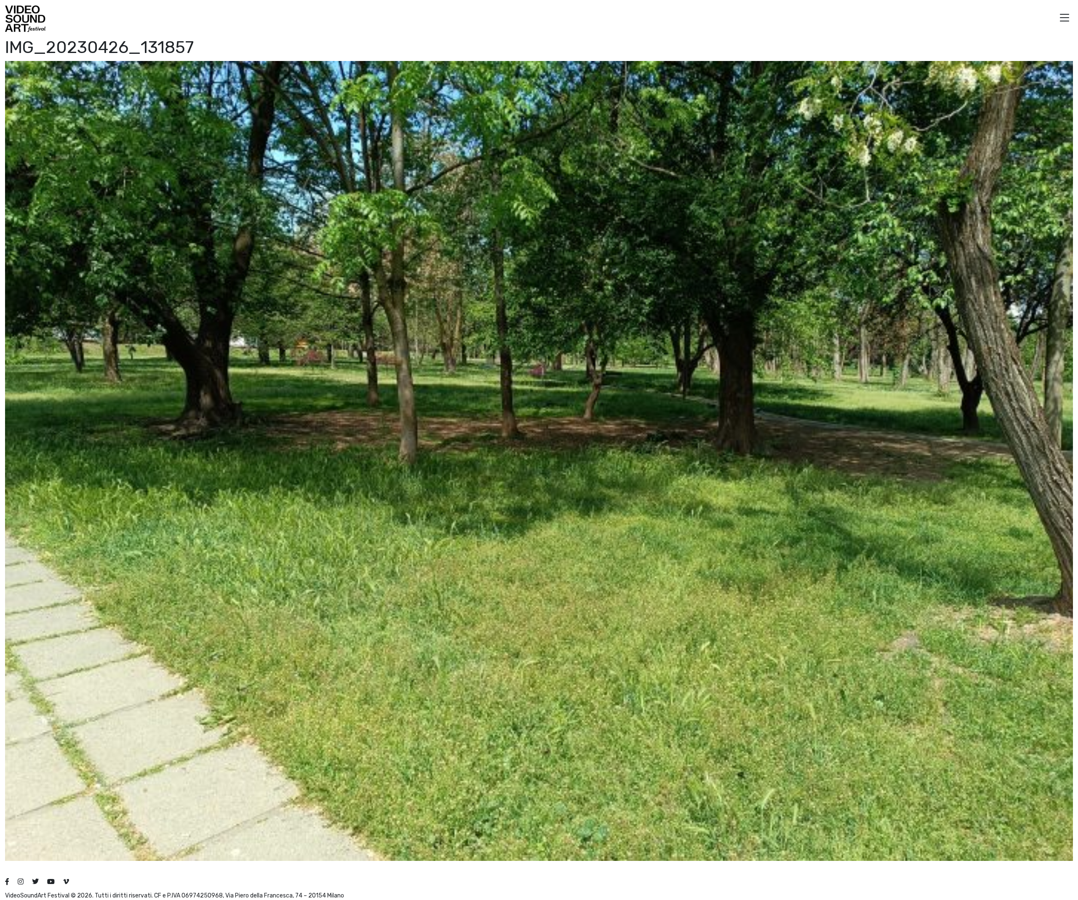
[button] (1064, 18)
